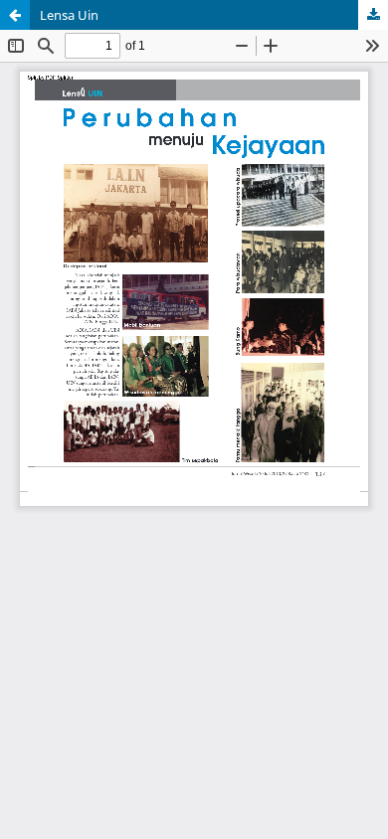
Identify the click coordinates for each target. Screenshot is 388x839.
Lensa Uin (69, 15)
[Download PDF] (373, 15)
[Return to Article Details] (15, 15)
